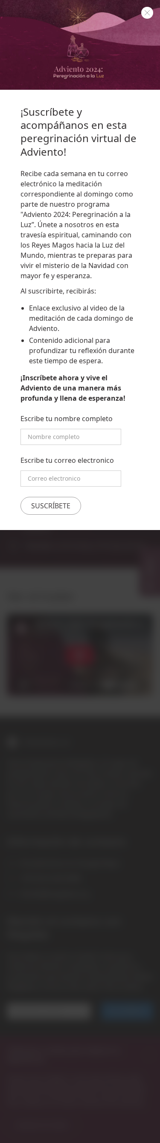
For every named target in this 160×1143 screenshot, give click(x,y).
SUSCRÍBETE (50, 505)
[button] (147, 13)
